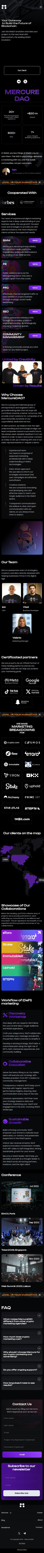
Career (40, 1512)
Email (22, 1454)
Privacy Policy (22, 1550)
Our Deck (22, 1543)
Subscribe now (21, 1493)
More (35, 240)
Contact (39, 1527)
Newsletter (5, 1527)
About (40, 1520)
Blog (3, 1520)
